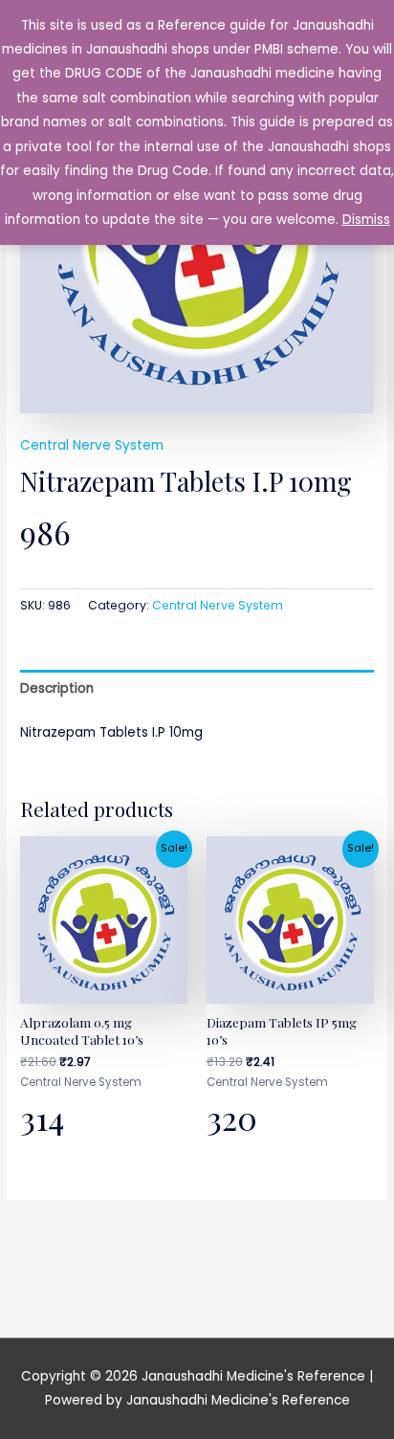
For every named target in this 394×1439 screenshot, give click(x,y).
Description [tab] (57, 688)
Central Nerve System (92, 445)
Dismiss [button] (366, 219)
